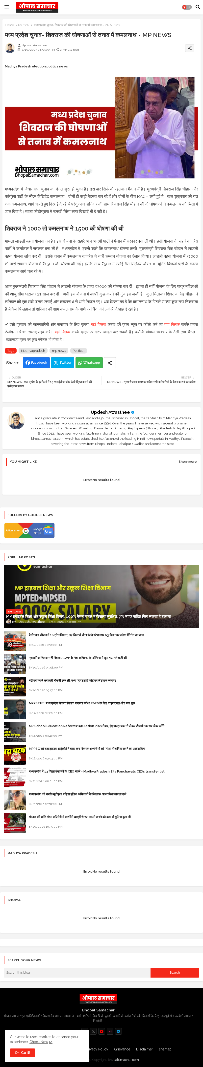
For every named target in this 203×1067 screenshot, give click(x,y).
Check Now (38, 1042)
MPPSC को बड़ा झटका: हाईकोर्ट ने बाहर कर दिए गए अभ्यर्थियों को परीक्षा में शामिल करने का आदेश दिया (87, 749)
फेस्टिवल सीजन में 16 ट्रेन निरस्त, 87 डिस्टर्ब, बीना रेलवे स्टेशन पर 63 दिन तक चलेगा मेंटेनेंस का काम (86, 635)
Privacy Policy (97, 1049)
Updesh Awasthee (110, 412)
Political (24, 25)
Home (9, 25)
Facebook (39, 362)
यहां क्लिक (98, 324)
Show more (188, 461)
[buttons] (93, 1031)
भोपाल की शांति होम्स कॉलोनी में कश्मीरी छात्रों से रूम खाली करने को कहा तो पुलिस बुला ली (80, 817)
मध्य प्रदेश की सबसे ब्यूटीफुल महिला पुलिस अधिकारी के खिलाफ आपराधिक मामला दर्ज (77, 794)
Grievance (122, 1049)
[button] (187, 7)
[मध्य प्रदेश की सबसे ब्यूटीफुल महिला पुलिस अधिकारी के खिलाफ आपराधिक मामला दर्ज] (15, 800)
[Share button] (110, 362)
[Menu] (6, 7)
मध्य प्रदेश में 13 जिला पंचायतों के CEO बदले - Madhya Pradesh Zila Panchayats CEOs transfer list (97, 771)
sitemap (165, 1049)
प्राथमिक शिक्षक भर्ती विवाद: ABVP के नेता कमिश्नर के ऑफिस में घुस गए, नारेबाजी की (78, 658)
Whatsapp (91, 362)
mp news (59, 351)
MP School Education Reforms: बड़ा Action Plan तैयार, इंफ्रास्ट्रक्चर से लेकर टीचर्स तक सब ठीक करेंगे (96, 726)
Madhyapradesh (33, 351)
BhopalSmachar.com (123, 1060)
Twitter (65, 362)
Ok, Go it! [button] (22, 1053)
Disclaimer (144, 1049)
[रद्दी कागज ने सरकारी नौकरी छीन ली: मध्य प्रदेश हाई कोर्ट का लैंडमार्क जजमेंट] (15, 686)
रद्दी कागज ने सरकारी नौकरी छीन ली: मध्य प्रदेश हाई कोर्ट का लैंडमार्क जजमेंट (72, 680)
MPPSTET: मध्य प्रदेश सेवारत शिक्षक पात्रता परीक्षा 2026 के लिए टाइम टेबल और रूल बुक (82, 703)
